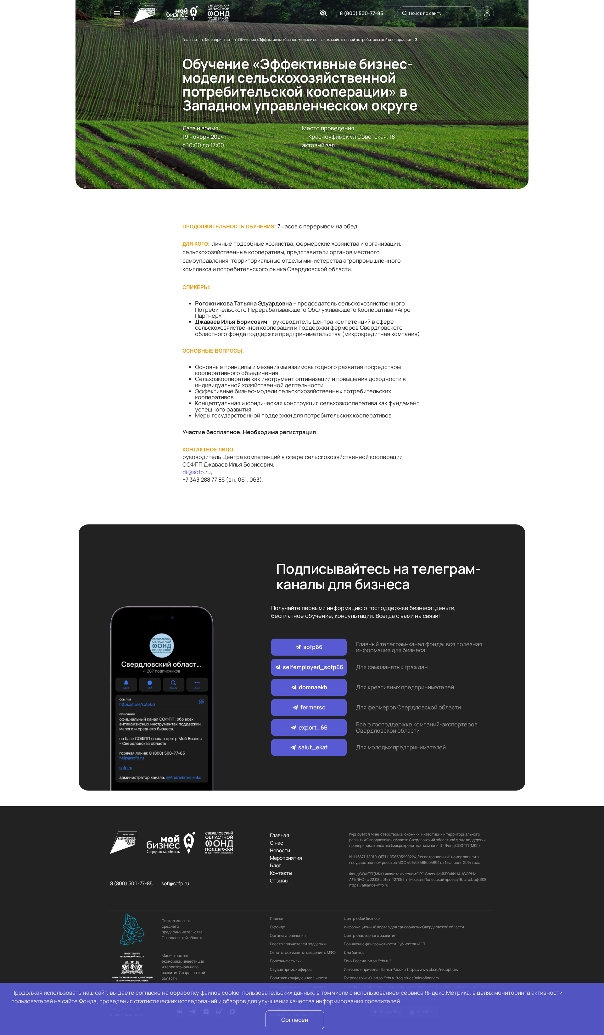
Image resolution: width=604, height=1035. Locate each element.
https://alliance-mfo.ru (368, 885)
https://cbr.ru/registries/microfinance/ (406, 978)
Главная (189, 39)
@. (196, 472)
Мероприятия (217, 39)
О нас (276, 842)
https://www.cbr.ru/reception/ (433, 969)
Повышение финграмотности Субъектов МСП (384, 944)
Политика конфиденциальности (298, 978)
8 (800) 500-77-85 (361, 13)
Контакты (281, 873)
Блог (275, 865)
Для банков (354, 952)
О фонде (277, 927)
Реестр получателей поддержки (298, 944)
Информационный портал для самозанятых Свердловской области (404, 927)
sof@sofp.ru (175, 883)
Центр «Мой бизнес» (362, 918)
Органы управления (288, 935)
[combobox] (436, 13)
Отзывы (279, 880)
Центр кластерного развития (370, 935)
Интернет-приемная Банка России (375, 969)
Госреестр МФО (358, 978)
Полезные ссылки (286, 961)
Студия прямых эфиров (290, 969)
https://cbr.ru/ (379, 961)
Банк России (355, 961)
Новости (280, 850)
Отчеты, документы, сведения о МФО (303, 952)
